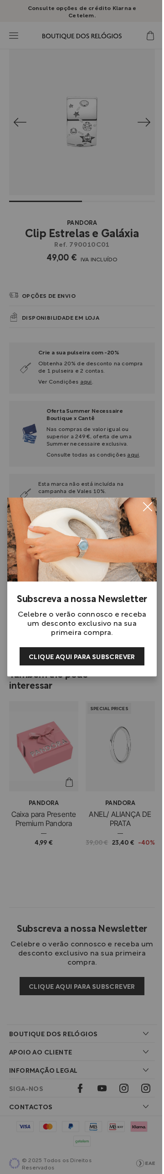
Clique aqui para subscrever (82, 656)
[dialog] (82, 587)
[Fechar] (147, 507)
